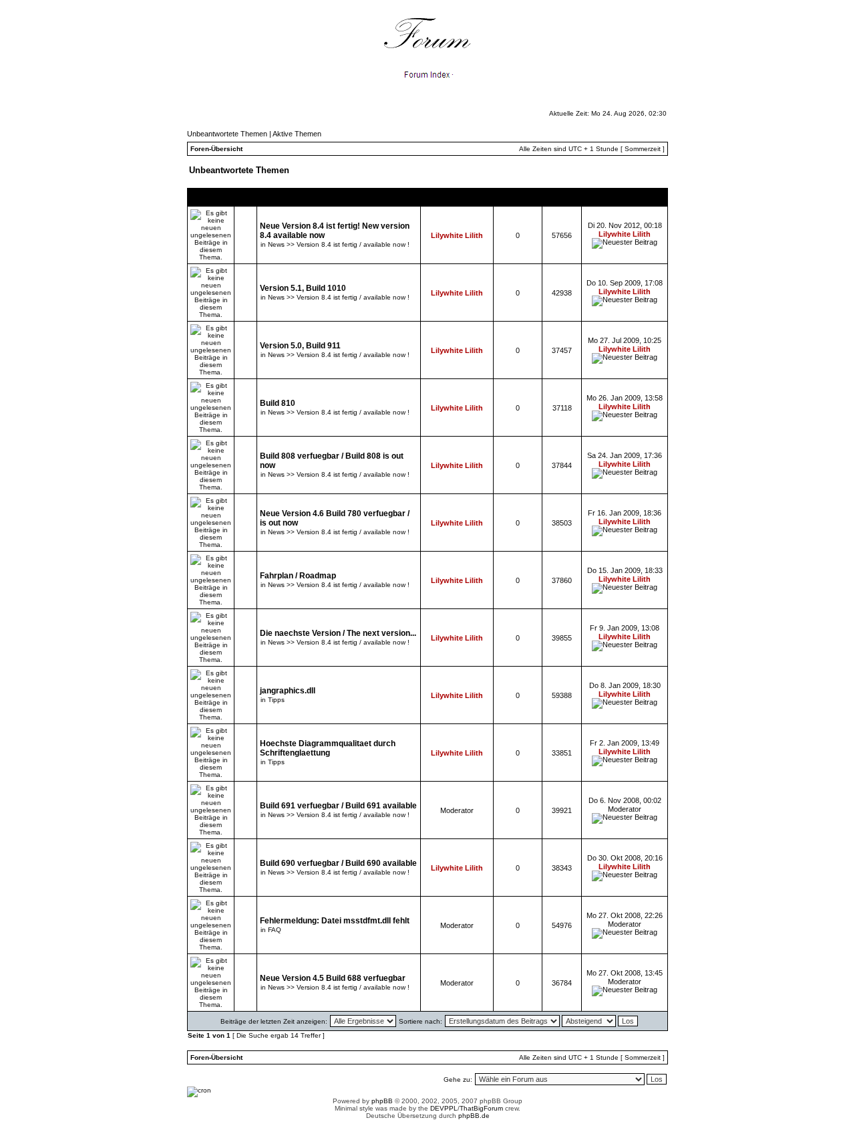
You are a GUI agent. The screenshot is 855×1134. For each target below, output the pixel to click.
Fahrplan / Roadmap (298, 575)
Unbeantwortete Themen (227, 134)
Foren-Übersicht (216, 148)
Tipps (276, 699)
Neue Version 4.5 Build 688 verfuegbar (332, 978)
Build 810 (277, 403)
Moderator (457, 810)
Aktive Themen (297, 134)
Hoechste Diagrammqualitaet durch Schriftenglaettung (327, 748)
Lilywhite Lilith (457, 235)
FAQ (274, 929)
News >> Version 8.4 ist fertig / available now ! (338, 244)
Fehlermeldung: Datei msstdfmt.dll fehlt (334, 920)
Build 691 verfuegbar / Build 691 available (338, 805)
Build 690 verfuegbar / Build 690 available (338, 863)
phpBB (382, 1101)
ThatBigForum (481, 1108)
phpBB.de (474, 1115)
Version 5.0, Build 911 (300, 345)
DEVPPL (444, 1108)
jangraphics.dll (287, 690)
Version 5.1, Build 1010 (303, 288)
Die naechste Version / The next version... (338, 633)
